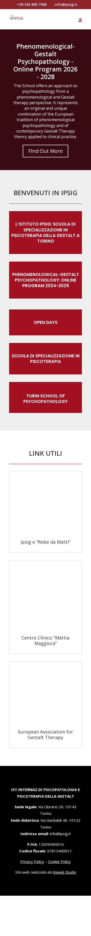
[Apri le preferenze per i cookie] (38, 932)
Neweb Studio (64, 872)
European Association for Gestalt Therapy (45, 734)
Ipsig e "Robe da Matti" (45, 542)
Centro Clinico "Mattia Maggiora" (45, 640)
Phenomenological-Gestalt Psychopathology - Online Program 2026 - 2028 (45, 61)
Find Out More (45, 151)
